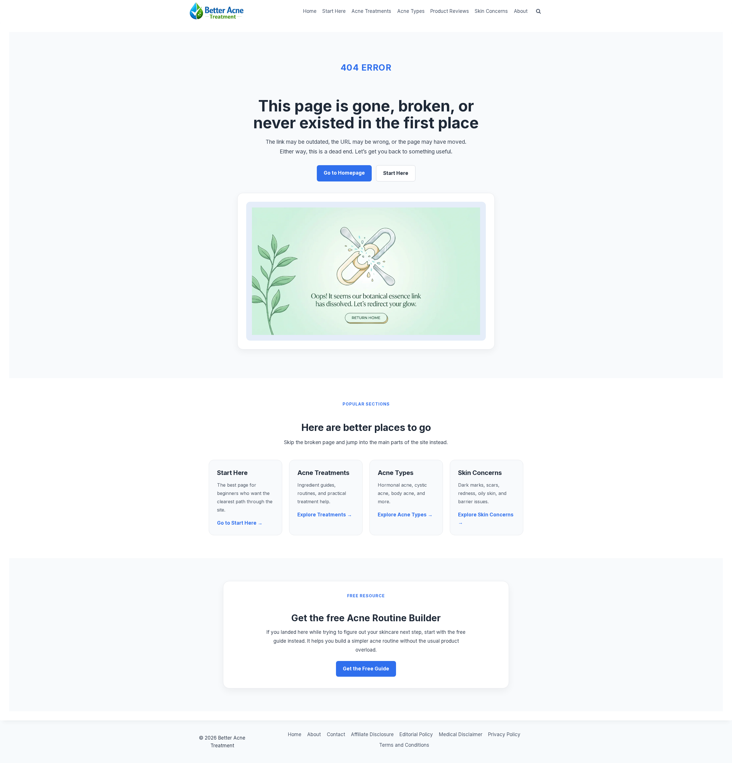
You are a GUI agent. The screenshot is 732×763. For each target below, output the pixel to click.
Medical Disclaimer (460, 734)
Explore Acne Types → (405, 515)
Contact (336, 734)
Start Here (334, 11)
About (521, 11)
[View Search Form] (538, 11)
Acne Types (411, 11)
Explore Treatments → (324, 515)
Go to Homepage (344, 173)
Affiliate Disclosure (372, 734)
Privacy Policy (504, 734)
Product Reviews (449, 11)
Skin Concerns (491, 11)
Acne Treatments (371, 11)
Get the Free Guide (366, 669)
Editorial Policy (416, 734)
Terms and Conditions (404, 745)
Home (310, 11)
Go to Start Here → (239, 523)
